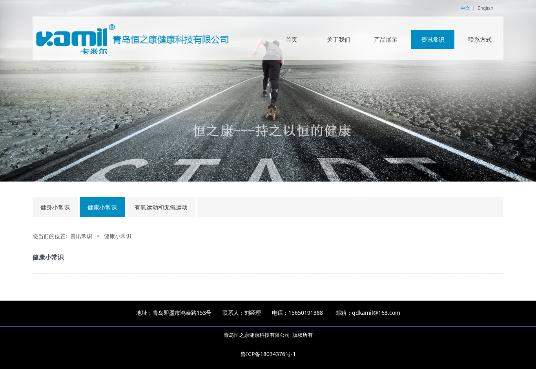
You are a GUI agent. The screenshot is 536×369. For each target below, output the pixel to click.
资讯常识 (433, 39)
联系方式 (480, 39)
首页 (291, 39)
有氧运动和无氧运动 (161, 207)
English (485, 8)
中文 (465, 8)
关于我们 (338, 39)
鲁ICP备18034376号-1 (268, 354)
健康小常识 (102, 207)
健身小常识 (55, 207)
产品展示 (385, 39)
